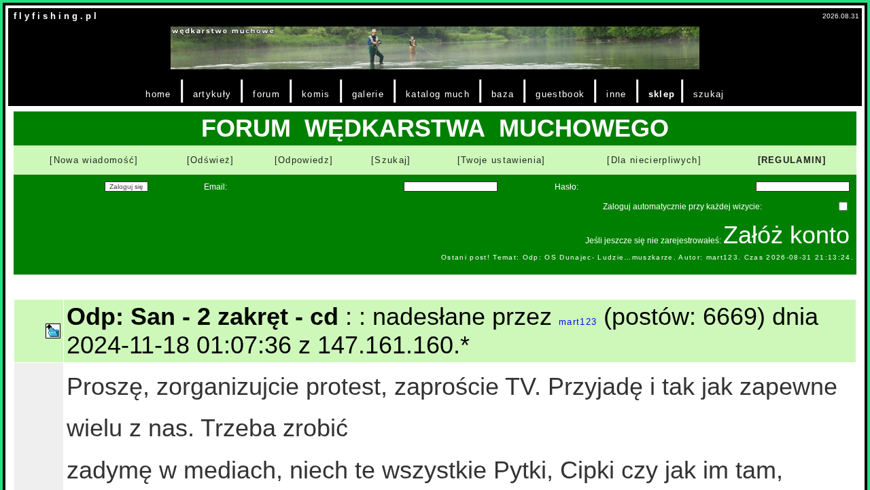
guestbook (560, 94)
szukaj (709, 94)
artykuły (212, 94)
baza (502, 94)
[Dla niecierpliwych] (654, 160)
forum (266, 94)
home (158, 94)
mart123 (578, 322)
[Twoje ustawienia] (501, 160)
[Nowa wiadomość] (94, 160)
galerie (368, 94)
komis (316, 94)
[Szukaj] (391, 160)
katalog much (438, 94)
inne (616, 94)
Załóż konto (786, 235)
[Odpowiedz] (304, 160)
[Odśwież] (210, 160)
